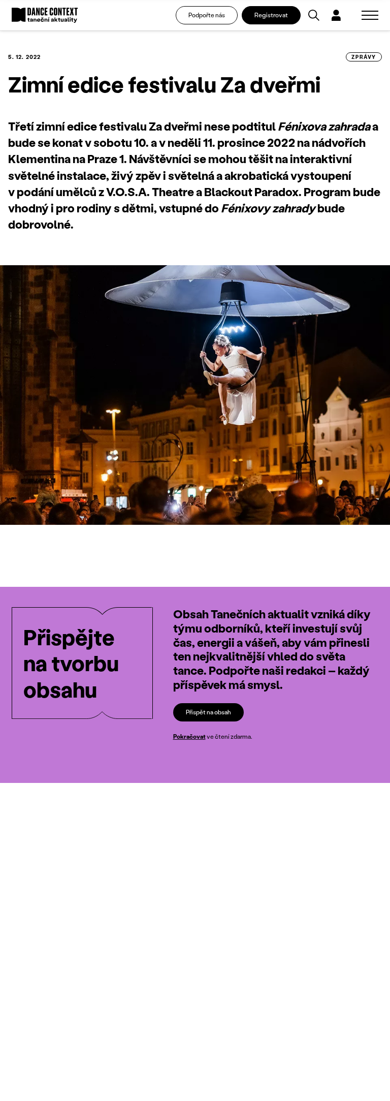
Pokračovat (189, 736)
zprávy (363, 56)
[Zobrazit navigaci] (370, 15)
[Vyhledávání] (314, 15)
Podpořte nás (206, 15)
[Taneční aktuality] (45, 15)
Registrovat (271, 15)
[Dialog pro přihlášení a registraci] (336, 15)
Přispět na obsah (208, 712)
